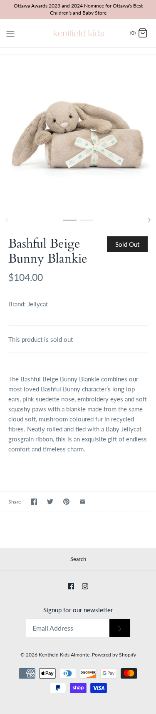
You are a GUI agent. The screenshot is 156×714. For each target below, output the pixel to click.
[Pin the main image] (66, 502)
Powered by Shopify (114, 654)
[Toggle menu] (10, 33)
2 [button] (86, 224)
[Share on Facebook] (34, 502)
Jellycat (37, 304)
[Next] (149, 220)
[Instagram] (85, 586)
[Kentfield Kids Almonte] (78, 33)
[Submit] (119, 628)
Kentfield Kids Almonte (64, 654)
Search (78, 559)
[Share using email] (82, 502)
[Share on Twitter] (50, 502)
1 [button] (70, 224)
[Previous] (6, 220)
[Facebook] (71, 586)
